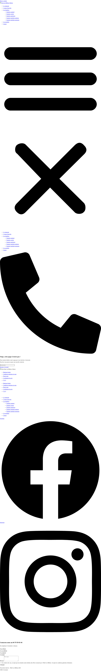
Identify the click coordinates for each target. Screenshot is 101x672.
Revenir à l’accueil (4, 367)
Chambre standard (10, 12)
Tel (1, 655)
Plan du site (5, 376)
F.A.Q (4, 380)
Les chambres (6, 10)
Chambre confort (10, 14)
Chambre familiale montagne (12, 20)
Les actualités (6, 22)
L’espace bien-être (7, 8)
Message (2, 660)
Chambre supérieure (10, 16)
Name (1, 649)
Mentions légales (7, 372)
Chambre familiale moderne (12, 18)
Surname (2, 651)
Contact (5, 24)
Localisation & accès (7, 378)
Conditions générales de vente (9, 374)
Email (1, 653)
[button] (50, 128)
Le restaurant (6, 6)
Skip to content (3, 1)
